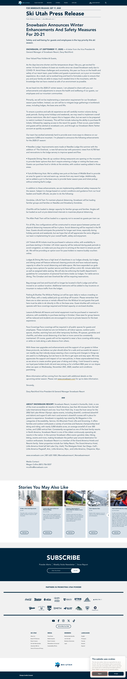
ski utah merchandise (36, 643)
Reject (99, 673)
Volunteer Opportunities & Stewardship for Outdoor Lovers (74, 509)
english (83, 636)
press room (50, 636)
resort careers (34, 641)
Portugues (83, 638)
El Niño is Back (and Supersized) (28, 508)
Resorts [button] (49, 2)
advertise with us (35, 646)
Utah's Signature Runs (94, 508)
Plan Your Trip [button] (39, 2)
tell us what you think (63, 626)
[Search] (105, 3)
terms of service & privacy (37, 648)
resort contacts (51, 641)
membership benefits (69, 636)
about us (33, 636)
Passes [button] (66, 2)
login (65, 643)
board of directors (35, 638)
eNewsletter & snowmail (53, 643)
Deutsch (83, 643)
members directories (69, 641)
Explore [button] (74, 2)
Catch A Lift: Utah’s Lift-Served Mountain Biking (50, 509)
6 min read (70, 532)
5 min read (24, 532)
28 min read (47, 532)
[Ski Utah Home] (24, 3)
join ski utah (67, 638)
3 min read (93, 532)
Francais (83, 641)
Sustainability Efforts (52, 646)
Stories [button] (58, 2)
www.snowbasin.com (66, 379)
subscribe (75, 570)
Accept (116, 673)
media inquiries (51, 638)
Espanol (83, 646)
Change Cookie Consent (26, 675)
